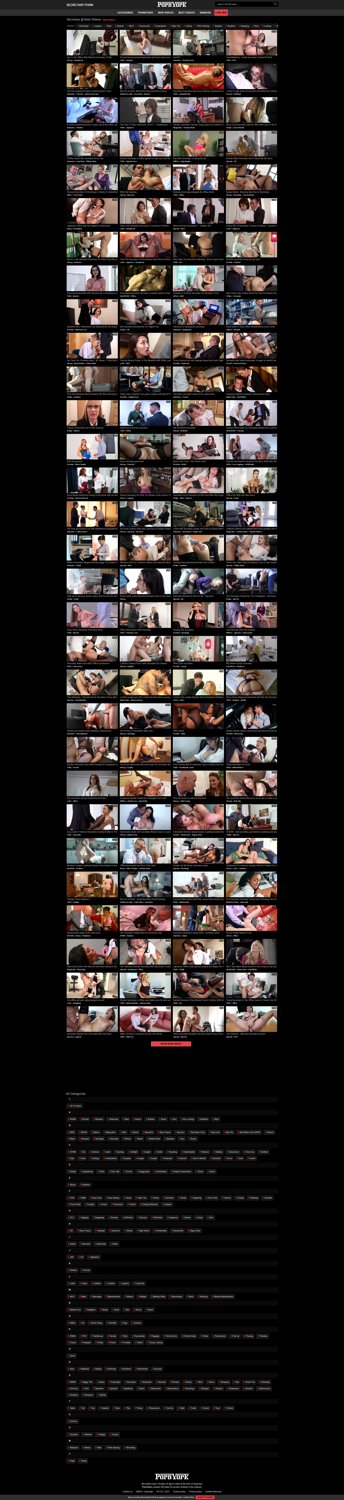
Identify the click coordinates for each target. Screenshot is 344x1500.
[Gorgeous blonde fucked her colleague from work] (145, 785)
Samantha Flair (184, 94)
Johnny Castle (242, 532)
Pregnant (86, 1342)
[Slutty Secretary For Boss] (251, 751)
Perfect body (189, 1336)
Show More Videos (171, 1044)
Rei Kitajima (77, 229)
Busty (193, 1138)
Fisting (240, 1198)
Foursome (118, 1204)
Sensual (162, 1382)
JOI (81, 1257)
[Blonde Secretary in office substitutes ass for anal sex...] (145, 987)
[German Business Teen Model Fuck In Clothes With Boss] (198, 987)
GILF (72, 1217)
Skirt (109, 26)
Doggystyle (144, 1171)
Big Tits (236, 599)
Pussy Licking (155, 1342)
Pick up (235, 1336)
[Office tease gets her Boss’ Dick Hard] (145, 852)
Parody (112, 1336)
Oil (83, 1323)
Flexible (268, 1198)
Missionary (238, 734)
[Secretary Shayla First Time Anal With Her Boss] (92, 1021)
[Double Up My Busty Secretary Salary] (198, 852)
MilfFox (176, 161)
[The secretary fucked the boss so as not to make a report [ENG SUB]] (251, 785)
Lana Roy (131, 532)
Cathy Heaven (81, 532)
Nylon (184, 936)
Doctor (129, 1171)
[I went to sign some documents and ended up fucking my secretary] (251, 78)
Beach (135, 1132)
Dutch (212, 1171)
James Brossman (91, 94)
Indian (73, 1244)
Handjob (130, 666)
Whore (88, 1447)
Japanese (130, 128)
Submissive (264, 1388)
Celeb (159, 1152)
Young (183, 666)
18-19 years (75, 1106)
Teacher (105, 1408)
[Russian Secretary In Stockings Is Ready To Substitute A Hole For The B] (92, 179)
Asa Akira (149, 902)
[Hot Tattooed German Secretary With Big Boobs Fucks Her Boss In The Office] (145, 953)
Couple (130, 767)
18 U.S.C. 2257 (163, 1491)
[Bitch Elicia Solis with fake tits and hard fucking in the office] (92, 953)
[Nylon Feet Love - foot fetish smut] (198, 448)
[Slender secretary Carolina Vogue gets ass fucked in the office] (198, 112)
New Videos (165, 12)
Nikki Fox (129, 1037)
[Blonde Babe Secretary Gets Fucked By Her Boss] (251, 145)
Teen (235, 868)
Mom (191, 1296)
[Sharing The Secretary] (198, 617)
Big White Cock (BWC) (250, 1132)
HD (235, 161)
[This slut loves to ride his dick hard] (198, 785)
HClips (228, 128)
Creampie (237, 296)
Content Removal (213, 1491)
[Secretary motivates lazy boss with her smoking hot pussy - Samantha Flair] (198, 78)
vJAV (122, 229)
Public (140, 1342)
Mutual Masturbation (223, 1296)
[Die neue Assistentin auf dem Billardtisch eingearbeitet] (92, 516)
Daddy (73, 1171)
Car (83, 1152)
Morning (204, 1296)
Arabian (151, 1119)
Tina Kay (240, 431)
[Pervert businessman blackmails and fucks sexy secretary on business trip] (145, 44)
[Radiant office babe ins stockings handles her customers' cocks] (251, 415)
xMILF (69, 195)
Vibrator (88, 1434)
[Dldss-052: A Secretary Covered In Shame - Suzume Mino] (251, 213)
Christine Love (132, 633)
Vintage (76, 902)
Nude (116, 1309)
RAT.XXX (70, 936)
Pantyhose (86, 936)
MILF (131, 26)
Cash (107, 1152)
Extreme (86, 1184)
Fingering (197, 1198)
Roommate (142, 1369)
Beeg (69, 229)
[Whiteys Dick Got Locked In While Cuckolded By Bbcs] (145, 549)
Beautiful (149, 1132)
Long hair (139, 1283)
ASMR (73, 1119)
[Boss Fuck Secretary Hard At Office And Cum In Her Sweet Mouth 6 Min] (251, 112)
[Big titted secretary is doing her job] (198, 145)
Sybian (103, 1395)
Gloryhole (157, 1217)
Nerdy (105, 1309)
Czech (252, 1158)
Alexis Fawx (242, 970)
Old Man (112, 1323)
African (85, 1119)
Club (72, 1158)
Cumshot (130, 464)
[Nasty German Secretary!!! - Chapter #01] (198, 213)
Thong (139, 1408)
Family (189, 26)
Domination (161, 1171)
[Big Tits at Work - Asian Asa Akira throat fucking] (145, 886)
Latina (84, 1283)
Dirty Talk (237, 801)
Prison (113, 1342)
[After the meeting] (145, 179)
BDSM (243, 700)
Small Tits (250, 1382)
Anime (138, 1119)
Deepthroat (78, 60)
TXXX (122, 60)
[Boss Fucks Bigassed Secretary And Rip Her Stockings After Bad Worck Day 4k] (251, 684)
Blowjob (237, 330)
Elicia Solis (81, 970)
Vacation (74, 1434)
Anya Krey (185, 363)
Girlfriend (128, 1217)
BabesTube (230, 397)
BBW (72, 1132)
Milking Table (159, 1296)
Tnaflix (228, 835)
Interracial (244, 902)
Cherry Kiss (77, 666)
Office (181, 195)
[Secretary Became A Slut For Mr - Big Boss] (198, 583)
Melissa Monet (136, 700)
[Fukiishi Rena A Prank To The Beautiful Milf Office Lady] (145, 347)
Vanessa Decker (239, 363)
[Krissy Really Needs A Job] (251, 920)
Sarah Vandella (132, 1003)
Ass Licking (188, 1119)
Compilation (160, 26)
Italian (115, 1244)
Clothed (237, 262)
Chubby (218, 1152)
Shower (175, 1382)
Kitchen (120, 26)
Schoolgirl (115, 1382)
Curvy (229, 1158)
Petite (205, 1336)
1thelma (79, 128)
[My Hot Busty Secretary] (198, 415)
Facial (236, 498)
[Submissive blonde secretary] (145, 415)
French (185, 397)
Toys (217, 1408)
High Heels (144, 1230)
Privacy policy (195, 1491)
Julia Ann (237, 633)
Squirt (141, 1388)
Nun (127, 1309)
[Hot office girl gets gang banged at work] (92, 987)
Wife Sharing (203, 26)
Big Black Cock (198, 1132)
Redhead (237, 94)
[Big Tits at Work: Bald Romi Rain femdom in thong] (145, 78)
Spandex (99, 1388)
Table (183, 734)
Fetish (183, 464)
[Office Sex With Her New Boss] (251, 482)
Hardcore (78, 262)
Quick (72, 1355)
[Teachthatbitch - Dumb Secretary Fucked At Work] (251, 44)
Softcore (74, 1388)
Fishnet (227, 1198)
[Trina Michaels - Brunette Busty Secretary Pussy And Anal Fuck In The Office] (92, 684)
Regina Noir (187, 330)
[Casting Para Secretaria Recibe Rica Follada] (198, 549)
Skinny (189, 1382)
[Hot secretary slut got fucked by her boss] (92, 785)
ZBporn (229, 330)
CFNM (181, 970)
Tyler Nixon (139, 902)
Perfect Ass (171, 1336)
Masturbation (114, 1296)
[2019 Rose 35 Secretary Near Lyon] (145, 718)
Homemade (161, 1230)
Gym (211, 1217)
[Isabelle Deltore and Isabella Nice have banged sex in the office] (251, 516)
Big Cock (130, 195)
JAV (72, 1257)
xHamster (177, 60)
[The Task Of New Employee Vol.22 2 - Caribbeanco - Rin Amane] (145, 112)
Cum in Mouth (238, 128)
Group (200, 1217)
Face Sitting (113, 1198)
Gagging (84, 1217)
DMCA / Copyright (144, 1491)
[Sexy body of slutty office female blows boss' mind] (251, 314)
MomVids (70, 868)
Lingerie (98, 26)
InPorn (175, 296)
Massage (96, 1296)
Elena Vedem (79, 363)
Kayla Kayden (185, 161)
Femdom (169, 1198)
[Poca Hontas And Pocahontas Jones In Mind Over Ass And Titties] (198, 751)
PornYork (172, 4)
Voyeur (115, 1434)
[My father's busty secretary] (251, 650)
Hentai (129, 1230)
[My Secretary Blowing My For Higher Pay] (145, 314)
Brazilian (114, 1138)
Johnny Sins (185, 835)
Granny (187, 1217)
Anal (127, 1119)
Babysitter (111, 1132)
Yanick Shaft (91, 363)
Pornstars (145, 12)
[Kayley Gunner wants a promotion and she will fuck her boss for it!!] (251, 718)
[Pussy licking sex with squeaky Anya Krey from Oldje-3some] (198, 347)
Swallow (231, 26)
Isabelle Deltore (255, 532)
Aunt (216, 1119)
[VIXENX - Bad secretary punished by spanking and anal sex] (251, 819)
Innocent (86, 1244)
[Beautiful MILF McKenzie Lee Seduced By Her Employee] (92, 314)
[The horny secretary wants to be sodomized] (198, 381)
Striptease (234, 1388)
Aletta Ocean (132, 835)
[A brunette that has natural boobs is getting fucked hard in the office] (198, 819)
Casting (120, 1152)
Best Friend (165, 1132)
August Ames (196, 835)
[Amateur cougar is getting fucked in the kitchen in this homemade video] (92, 852)
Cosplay (127, 1158)
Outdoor (137, 1323)
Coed (82, 1158)
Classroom (234, 1152)
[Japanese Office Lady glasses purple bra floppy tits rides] (198, 953)
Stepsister (156, 1388)
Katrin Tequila (80, 464)
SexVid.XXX (124, 296)
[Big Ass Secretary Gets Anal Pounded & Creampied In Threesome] (92, 751)
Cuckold (182, 1158)
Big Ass (76, 296)
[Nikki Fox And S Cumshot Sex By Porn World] (145, 1021)
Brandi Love (132, 801)
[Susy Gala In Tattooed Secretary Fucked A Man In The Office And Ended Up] (92, 819)
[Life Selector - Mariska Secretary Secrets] (251, 1021)
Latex (72, 1283)
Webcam (74, 1447)
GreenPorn (230, 666)
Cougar (140, 1158)
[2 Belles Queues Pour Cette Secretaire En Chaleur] (145, 650)
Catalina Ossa (133, 397)
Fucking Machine (150, 1204)
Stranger (205, 1388)
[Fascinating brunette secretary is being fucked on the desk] (145, 280)
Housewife (144, 26)
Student (218, 26)
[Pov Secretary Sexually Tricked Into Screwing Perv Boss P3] (251, 886)
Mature (77, 431)
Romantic (126, 1369)
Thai (128, 1408)
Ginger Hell (197, 532)
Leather (97, 1283)
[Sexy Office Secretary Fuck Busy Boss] (92, 617)
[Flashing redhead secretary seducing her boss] (251, 381)
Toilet (193, 1408)
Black (72, 1138)
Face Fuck (97, 1198)
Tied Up (169, 1408)
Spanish (113, 1388)
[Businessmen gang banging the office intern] (198, 179)
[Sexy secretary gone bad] (145, 448)
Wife (99, 1447)
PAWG (73, 1336)
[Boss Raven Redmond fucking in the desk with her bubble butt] (92, 482)
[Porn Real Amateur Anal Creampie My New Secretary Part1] (92, 381)
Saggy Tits (87, 1382)
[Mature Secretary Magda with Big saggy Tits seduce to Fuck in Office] (92, 549)
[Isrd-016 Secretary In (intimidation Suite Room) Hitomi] (145, 246)
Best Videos (187, 12)
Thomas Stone (189, 128)
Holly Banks (249, 464)
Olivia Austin (247, 633)
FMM (83, 1198)
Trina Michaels (80, 700)
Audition (204, 1119)
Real (256, 26)
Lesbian (267, 26)
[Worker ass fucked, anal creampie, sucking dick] (92, 718)
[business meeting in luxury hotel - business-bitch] (198, 920)
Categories (125, 12)
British (128, 1138)
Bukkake (170, 1138)
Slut (237, 1382)
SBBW (73, 1382)
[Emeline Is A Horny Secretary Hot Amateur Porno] (198, 280)
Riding (98, 1369)
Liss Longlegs (238, 464)
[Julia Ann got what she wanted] (251, 617)
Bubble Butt (154, 1138)
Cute (241, 1158)
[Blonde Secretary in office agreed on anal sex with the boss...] (145, 145)
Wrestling (130, 1447)
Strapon (219, 1388)
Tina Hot (79, 94)
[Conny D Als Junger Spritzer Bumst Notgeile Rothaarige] (198, 684)
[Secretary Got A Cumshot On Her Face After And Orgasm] (198, 482)
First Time (212, 1198)
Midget (143, 1296)
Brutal (78, 565)
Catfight (133, 1152)
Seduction (147, 1382)
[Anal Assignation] (92, 448)
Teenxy (229, 94)
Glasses (236, 835)
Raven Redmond (81, 498)
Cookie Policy (188, 1497)
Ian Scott (139, 532)
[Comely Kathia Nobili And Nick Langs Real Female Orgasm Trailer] (198, 886)
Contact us (128, 1491)
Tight (182, 1408)
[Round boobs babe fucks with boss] (92, 920)
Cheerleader (189, 1152)
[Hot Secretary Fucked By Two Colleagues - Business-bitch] (251, 583)
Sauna (101, 1382)
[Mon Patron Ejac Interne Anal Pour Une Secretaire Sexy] (251, 280)
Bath (124, 1132)
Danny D (147, 94)
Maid (83, 1296)
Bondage (99, 1138)
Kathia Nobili (184, 902)
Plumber (263, 1336)
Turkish (229, 1408)
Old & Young (185, 801)
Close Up (250, 1152)
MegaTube (177, 128)
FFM (72, 1198)
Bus (182, 1138)
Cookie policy (179, 1491)
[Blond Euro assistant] (198, 650)
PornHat (70, 330)
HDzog (69, 60)
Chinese (205, 1152)
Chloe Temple (132, 868)
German (114, 1217)
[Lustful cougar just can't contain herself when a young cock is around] (145, 684)
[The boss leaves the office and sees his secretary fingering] (145, 751)
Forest (104, 1204)
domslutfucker (82, 734)
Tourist (206, 1408)
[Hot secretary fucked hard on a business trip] (145, 920)
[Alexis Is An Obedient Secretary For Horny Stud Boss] (92, 246)
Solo (87, 1388)
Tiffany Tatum (91, 161)
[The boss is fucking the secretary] (198, 314)
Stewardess (173, 1388)
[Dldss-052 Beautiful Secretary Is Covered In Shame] (145, 213)
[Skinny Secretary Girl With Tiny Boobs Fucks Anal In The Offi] (145, 482)
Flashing (254, 1198)
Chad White (241, 397)
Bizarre (270, 1132)
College (95, 1158)
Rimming (112, 1369)
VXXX (228, 464)
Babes (96, 1132)
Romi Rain (138, 94)
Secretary (131, 1382)
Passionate (139, 1336)
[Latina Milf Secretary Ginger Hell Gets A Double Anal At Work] (198, 516)
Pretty (100, 1342)
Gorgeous (173, 1217)
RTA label (165, 1487)
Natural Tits (75, 1309)
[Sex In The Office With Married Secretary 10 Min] (92, 44)
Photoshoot (220, 1336)
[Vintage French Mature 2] (92, 886)
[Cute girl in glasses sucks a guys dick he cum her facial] (92, 583)
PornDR (229, 262)
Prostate (126, 1342)
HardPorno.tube (126, 94)
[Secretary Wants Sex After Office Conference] (92, 650)
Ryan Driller (143, 801)
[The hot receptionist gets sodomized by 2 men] (92, 78)
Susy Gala (77, 835)
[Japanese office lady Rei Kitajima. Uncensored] (92, 213)
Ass (174, 1119)
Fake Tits (176, 26)
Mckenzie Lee (81, 330)
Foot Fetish (78, 195)
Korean (86, 1270)
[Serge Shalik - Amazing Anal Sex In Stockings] (251, 179)
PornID (229, 363)
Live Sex (221, 12)
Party (125, 1336)
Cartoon (95, 1152)
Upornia (229, 161)
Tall (83, 1408)
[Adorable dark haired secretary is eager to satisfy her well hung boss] (251, 347)
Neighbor (91, 1309)
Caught (147, 1152)
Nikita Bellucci (237, 767)
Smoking (265, 1382)
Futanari (168, 1204)
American (114, 1119)
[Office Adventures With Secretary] (145, 617)
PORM (122, 936)
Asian (163, 1119)
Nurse (138, 1309)
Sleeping (245, 26)
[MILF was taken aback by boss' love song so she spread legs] (251, 953)
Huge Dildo (195, 1230)
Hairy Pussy (85, 1230)
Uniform (73, 1421)
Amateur (129, 60)
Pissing (249, 1336)
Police (73, 1342)
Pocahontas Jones (186, 767)
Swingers (88, 1395)
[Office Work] (198, 718)
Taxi (93, 1408)
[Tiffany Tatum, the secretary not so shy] (92, 145)
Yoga (72, 1461)
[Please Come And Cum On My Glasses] (92, 415)
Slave (211, 1382)
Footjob (90, 1204)
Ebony (78, 936)
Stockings (84, 26)
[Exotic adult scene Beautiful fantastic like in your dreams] (145, 583)
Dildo (101, 1171)
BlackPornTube (232, 902)
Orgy (125, 1323)
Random (205, 12)
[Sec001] (198, 44)
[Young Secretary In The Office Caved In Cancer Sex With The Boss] (251, 987)
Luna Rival (80, 161)
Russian (158, 1369)
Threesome (154, 1408)
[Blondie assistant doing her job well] (251, 246)
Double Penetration (182, 1171)
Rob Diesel (186, 532)
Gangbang (77, 1003)
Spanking (128, 1388)
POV (234, 60)
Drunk (200, 1171)
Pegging (155, 1336)
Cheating (173, 1152)
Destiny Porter (188, 60)
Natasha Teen (131, 161)
